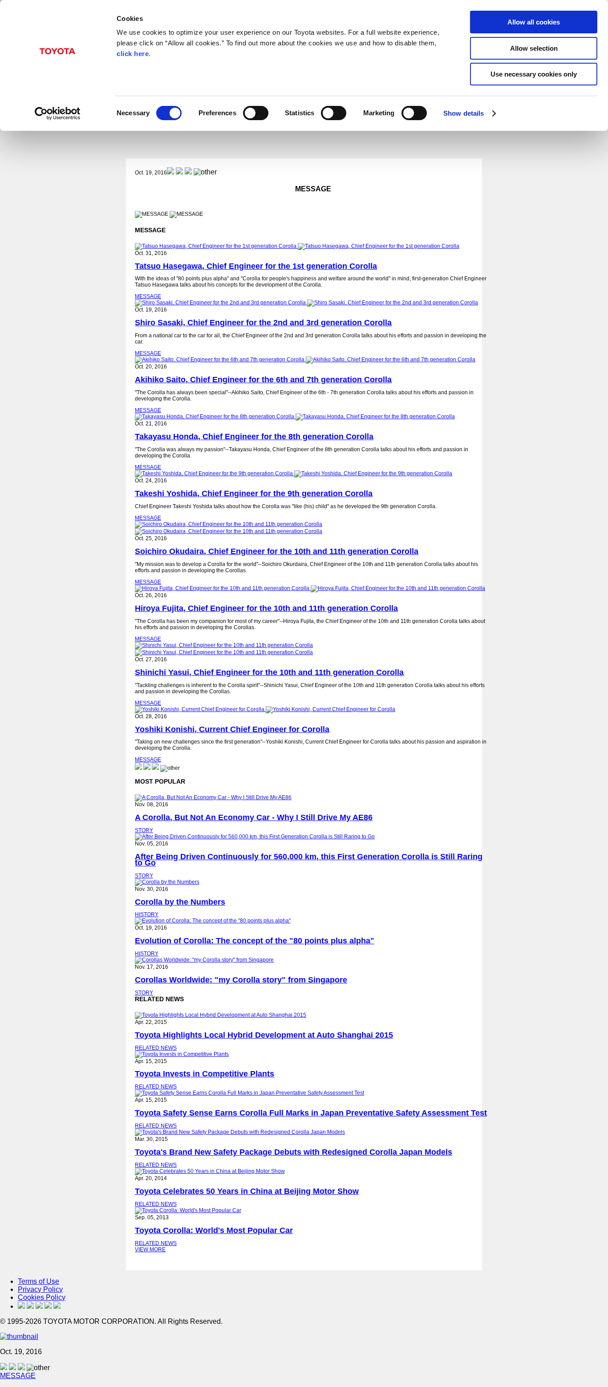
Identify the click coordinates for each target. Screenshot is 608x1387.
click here (133, 53)
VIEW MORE (150, 1249)
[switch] (255, 113)
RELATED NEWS (156, 1048)
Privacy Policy (40, 1289)
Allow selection (534, 48)
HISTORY (146, 914)
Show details (463, 113)
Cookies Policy (41, 1297)
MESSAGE (148, 296)
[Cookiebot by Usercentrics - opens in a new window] (58, 113)
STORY (144, 830)
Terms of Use (38, 1281)
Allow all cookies (533, 22)
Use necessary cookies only (533, 74)
